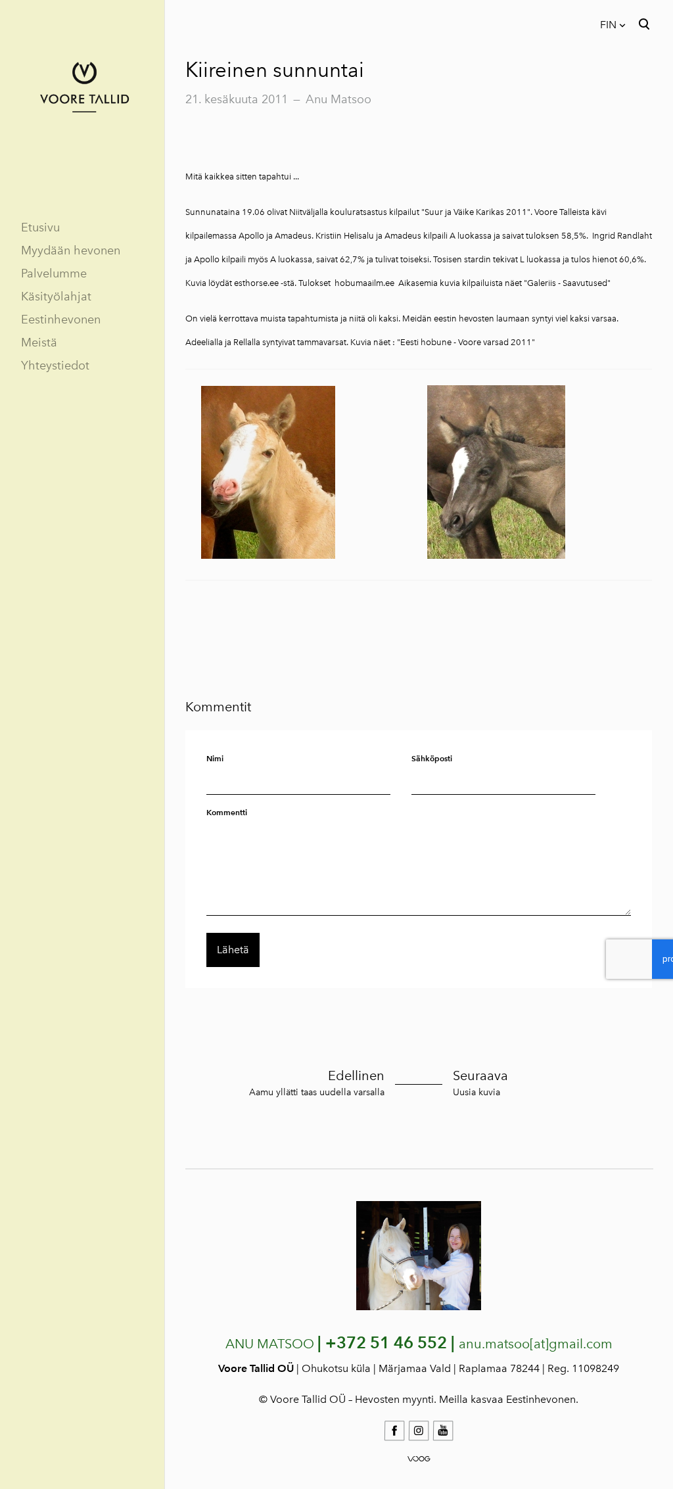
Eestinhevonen (61, 319)
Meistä (39, 342)
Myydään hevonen (70, 250)
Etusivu (40, 227)
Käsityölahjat (56, 296)
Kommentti (226, 812)
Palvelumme (54, 273)
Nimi (214, 758)
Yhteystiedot (55, 365)
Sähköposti (431, 758)
